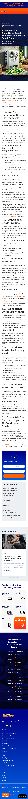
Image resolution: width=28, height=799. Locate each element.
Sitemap (23, 788)
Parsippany (10, 683)
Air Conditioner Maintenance (10, 490)
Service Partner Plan (7, 763)
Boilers (4, 508)
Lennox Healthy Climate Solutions (11, 515)
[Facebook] (3, 725)
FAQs (3, 772)
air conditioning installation (11, 215)
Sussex (9, 696)
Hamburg (10, 666)
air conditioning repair (10, 100)
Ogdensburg (20, 680)
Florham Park (19, 658)
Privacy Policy (6, 788)
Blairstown (10, 651)
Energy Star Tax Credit (8, 760)
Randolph (19, 683)
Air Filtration (6, 503)
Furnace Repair (6, 500)
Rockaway (10, 687)
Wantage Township (10, 700)
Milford (9, 677)
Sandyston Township (20, 687)
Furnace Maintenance (8, 498)
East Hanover (10, 658)
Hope (18, 666)
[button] (3, 555)
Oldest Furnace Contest (9, 517)
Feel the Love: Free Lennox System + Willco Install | (14, 5)
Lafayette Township (10, 673)
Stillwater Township (19, 692)
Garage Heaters (7, 510)
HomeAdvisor (19, 196)
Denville (10, 654)
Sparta (9, 691)
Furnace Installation (8, 495)
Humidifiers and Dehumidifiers (10, 513)
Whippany (20, 699)
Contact (4, 780)
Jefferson (10, 669)
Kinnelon (19, 669)
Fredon (19, 662)
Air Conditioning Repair (8, 493)
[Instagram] (10, 725)
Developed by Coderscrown (14, 794)
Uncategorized (7, 43)
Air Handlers (6, 505)
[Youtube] (7, 725)
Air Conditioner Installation (10, 488)
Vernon (19, 696)
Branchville (20, 651)
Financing (4, 758)
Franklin (9, 662)
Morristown (20, 677)
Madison (19, 672)
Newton (10, 680)
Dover (18, 654)
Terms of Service (15, 788)
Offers (3, 755)
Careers (4, 777)
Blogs (3, 775)
